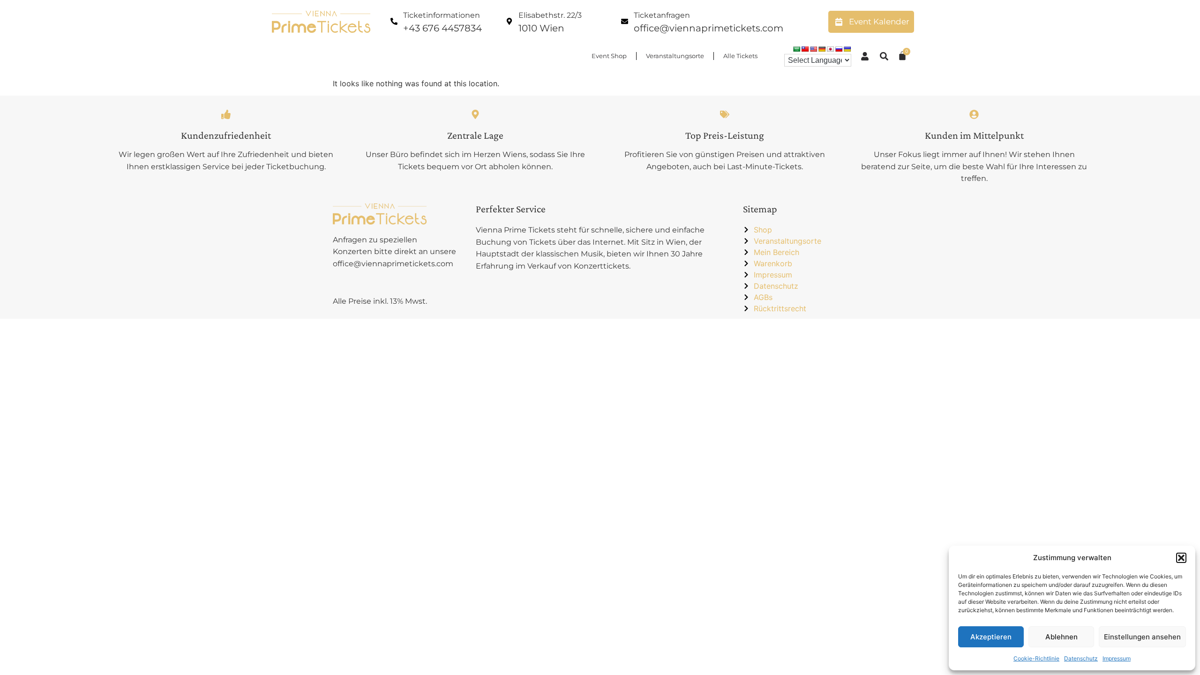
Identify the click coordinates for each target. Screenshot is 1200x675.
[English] (814, 49)
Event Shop (609, 56)
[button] (1181, 557)
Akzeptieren (991, 636)
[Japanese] (830, 49)
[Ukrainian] (847, 49)
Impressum (1116, 658)
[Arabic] (797, 49)
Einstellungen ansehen (1142, 636)
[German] (822, 49)
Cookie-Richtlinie (1036, 658)
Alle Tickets (740, 56)
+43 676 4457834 (442, 28)
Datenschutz (1081, 658)
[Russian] (839, 49)
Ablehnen (1061, 636)
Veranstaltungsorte (675, 56)
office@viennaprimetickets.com (708, 28)
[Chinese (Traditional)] (805, 49)
